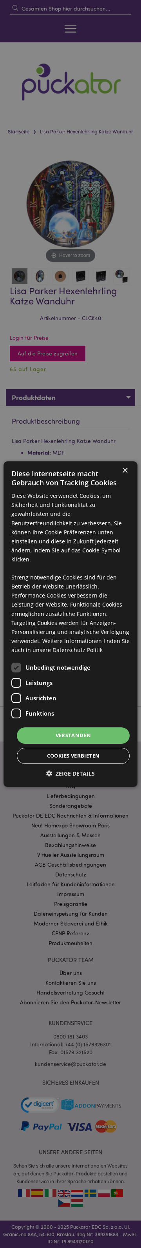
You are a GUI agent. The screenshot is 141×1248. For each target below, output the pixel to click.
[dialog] (70, 624)
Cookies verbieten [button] (73, 755)
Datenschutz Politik (77, 650)
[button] (70, 773)
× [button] (125, 470)
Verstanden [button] (73, 735)
